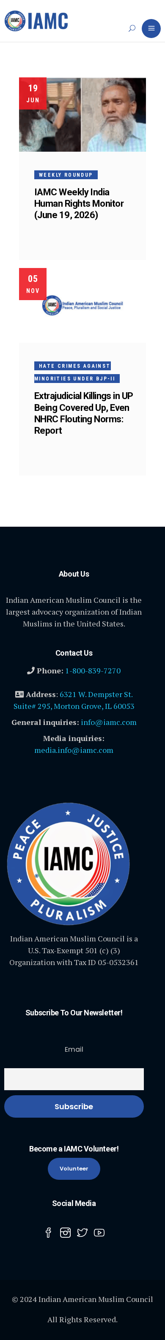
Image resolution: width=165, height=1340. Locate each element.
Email (74, 1049)
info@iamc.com (109, 722)
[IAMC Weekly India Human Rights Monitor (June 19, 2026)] (82, 114)
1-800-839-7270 (93, 670)
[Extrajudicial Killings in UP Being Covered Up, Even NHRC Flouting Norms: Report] (82, 305)
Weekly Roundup (66, 175)
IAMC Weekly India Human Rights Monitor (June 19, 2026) (79, 203)
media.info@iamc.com (73, 750)
